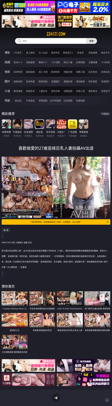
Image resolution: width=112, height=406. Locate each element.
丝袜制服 (80, 62)
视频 (7, 62)
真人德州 (30, 52)
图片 (7, 81)
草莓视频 (43, 100)
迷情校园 (68, 91)
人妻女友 (43, 91)
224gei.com (56, 34)
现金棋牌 (93, 52)
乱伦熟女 (93, 71)
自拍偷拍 (30, 62)
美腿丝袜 (68, 81)
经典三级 (80, 71)
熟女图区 (93, 81)
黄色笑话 (93, 91)
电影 (7, 72)
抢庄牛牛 (105, 52)
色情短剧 (80, 100)
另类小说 (80, 91)
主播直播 (93, 62)
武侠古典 (55, 91)
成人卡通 (43, 71)
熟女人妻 (68, 62)
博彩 (7, 52)
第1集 (6, 230)
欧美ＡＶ (43, 62)
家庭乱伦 (30, 91)
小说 (7, 91)
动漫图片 (55, 81)
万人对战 (43, 52)
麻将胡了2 (68, 52)
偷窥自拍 (18, 81)
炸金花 (80, 52)
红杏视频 (68, 100)
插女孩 (18, 100)
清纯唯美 (80, 81)
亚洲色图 (30, 81)
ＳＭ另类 (105, 62)
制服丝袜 (68, 71)
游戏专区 (55, 52)
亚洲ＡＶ (18, 62)
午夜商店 (30, 100)
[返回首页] (107, 400)
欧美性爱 (55, 71)
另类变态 (105, 71)
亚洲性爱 (18, 71)
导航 (7, 100)
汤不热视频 (55, 100)
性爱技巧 (105, 91)
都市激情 (18, 91)
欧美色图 (43, 81)
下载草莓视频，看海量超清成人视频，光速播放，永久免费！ (56, 222)
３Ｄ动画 (55, 62)
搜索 (91, 40)
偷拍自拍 (30, 71)
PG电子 (18, 52)
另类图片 (105, 81)
